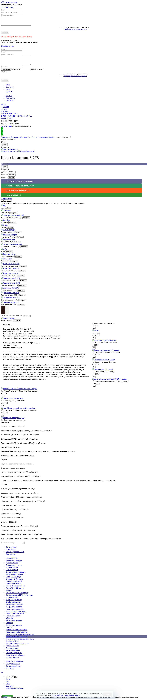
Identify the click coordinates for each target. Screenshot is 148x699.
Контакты (9, 100)
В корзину (5, 169)
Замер (8, 89)
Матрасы (9, 623)
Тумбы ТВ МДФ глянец (15, 588)
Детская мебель (12, 641)
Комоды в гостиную (13, 576)
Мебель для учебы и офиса (19, 137)
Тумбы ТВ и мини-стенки (15, 586)
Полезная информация (14, 661)
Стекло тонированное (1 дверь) (107, 352)
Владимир (5, 111)
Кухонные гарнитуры (14, 652)
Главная (4, 137)
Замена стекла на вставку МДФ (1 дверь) (111, 381)
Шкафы (8, 590)
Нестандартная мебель (15, 551)
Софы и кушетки (12, 569)
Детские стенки (12, 648)
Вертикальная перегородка (14, 420)
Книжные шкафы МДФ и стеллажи (19, 595)
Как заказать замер (13, 666)
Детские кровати (12, 646)
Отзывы (9, 95)
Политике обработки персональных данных (65, 695)
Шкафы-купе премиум (14, 604)
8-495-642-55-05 (10, 113)
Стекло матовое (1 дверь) (105, 362)
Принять (107, 694)
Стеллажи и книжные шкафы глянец (20, 639)
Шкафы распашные (13, 602)
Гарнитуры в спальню (14, 625)
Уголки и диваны (12, 657)
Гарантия (9, 91)
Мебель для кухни (13, 650)
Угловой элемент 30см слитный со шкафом (20, 391)
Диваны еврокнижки (14, 560)
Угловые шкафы (12, 597)
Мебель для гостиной (14, 574)
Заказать (5, 32)
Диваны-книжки (12, 563)
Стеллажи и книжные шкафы (43, 137)
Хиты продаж (11, 547)
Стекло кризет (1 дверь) (104, 371)
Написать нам (6, 126)
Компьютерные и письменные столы (20, 634)
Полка (97, 333)
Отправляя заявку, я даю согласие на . (76, 28)
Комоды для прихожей (15, 613)
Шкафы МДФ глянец (14, 599)
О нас (8, 84)
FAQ (7, 681)
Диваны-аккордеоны (14, 565)
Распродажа (10, 549)
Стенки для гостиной (14, 581)
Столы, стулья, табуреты (15, 655)
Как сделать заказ (13, 664)
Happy (3, 104)
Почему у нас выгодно (14, 688)
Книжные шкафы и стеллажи (17, 593)
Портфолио (10, 98)
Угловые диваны (12, 567)
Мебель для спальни (14, 620)
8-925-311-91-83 (8, 116)
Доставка (9, 87)
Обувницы (10, 618)
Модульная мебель (13, 616)
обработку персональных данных (75, 29)
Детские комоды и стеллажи (17, 643)
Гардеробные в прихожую (16, 611)
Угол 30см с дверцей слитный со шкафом (19, 410)
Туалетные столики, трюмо (16, 629)
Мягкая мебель (11, 558)
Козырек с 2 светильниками (106, 342)
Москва (4, 109)
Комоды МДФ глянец (14, 579)
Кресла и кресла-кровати (16, 572)
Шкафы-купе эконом (14, 606)
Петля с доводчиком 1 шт (14, 400)
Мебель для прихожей (14, 609)
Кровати (9, 627)
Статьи (8, 679)
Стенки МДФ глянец (13, 583)
